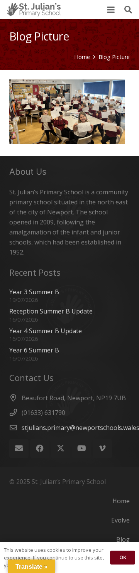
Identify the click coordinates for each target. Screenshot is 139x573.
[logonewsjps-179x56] (34, 10)
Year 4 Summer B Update (45, 331)
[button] (111, 9)
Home (121, 501)
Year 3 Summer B (34, 292)
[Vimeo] (102, 448)
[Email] (19, 448)
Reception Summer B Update (51, 311)
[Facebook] (39, 448)
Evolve (120, 520)
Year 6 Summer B (34, 350)
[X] (60, 448)
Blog (123, 539)
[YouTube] (81, 448)
